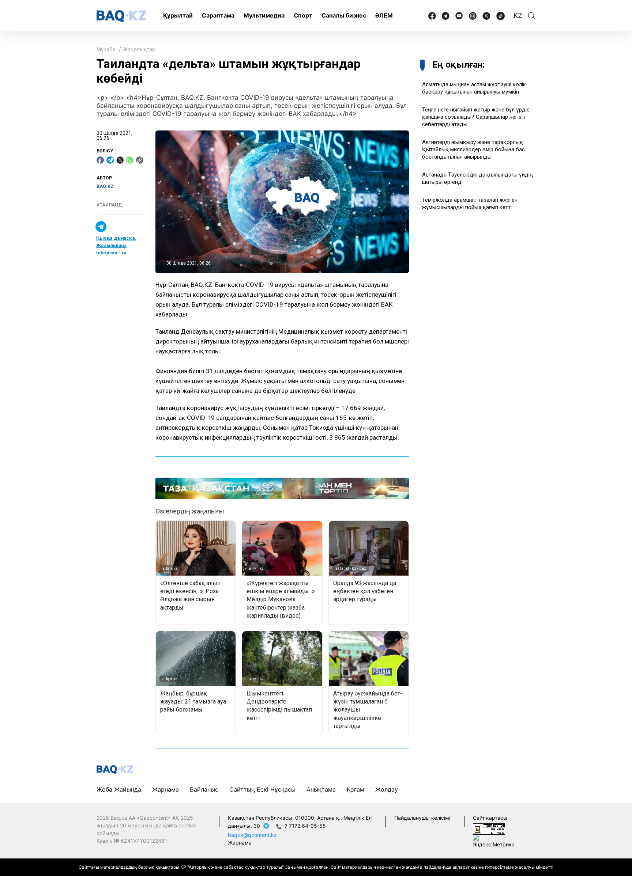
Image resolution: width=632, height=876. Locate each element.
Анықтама (321, 789)
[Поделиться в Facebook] (100, 160)
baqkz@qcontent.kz (252, 835)
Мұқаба (106, 49)
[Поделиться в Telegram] (110, 160)
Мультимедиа (264, 15)
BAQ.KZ (105, 186)
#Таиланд (109, 205)
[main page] (121, 16)
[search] (531, 16)
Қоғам (355, 789)
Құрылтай (178, 15)
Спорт (303, 15)
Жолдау (386, 789)
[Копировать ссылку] (139, 160)
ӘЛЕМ (384, 15)
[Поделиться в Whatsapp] (129, 160)
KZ (518, 15)
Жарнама (165, 789)
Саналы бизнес (343, 15)
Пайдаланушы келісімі (422, 818)
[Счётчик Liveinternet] (489, 829)
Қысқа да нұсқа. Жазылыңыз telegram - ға (116, 245)
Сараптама (218, 15)
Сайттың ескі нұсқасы (262, 789)
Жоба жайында (119, 789)
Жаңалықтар (139, 49)
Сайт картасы (490, 818)
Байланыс (204, 789)
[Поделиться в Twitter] (120, 160)
